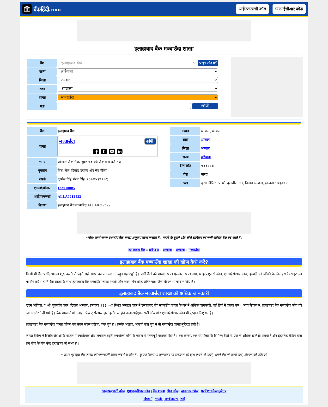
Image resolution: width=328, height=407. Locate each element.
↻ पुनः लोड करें (208, 63)
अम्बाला (205, 140)
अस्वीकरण (171, 399)
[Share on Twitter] (104, 151)
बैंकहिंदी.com (47, 9)
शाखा (42, 97)
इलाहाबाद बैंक (136, 250)
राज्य (42, 71)
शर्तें (182, 399)
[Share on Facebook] (96, 151)
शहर (42, 89)
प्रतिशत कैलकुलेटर (213, 391)
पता (42, 106)
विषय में (148, 399)
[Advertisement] (164, 30)
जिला (42, 80)
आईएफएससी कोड (252, 9)
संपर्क (159, 399)
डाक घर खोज (190, 391)
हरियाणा (206, 157)
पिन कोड (172, 391)
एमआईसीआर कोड (289, 9)
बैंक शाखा (159, 391)
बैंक (42, 63)
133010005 (66, 188)
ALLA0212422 (69, 196)
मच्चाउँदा (67, 141)
